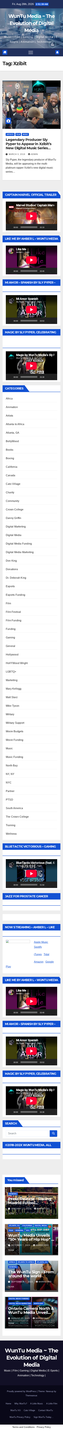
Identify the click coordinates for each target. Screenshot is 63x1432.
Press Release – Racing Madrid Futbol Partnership (29, 1202)
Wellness (11, 833)
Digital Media (13, 535)
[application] (31, 216)
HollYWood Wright (17, 663)
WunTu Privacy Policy (20, 1417)
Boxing (10, 458)
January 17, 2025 (21, 1209)
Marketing (11, 680)
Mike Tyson (12, 705)
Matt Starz (12, 697)
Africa (9, 398)
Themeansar (31, 1395)
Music (25, 134)
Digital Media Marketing (20, 552)
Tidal (46, 954)
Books (9, 449)
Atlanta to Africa (15, 424)
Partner (10, 791)
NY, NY (10, 774)
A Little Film (51, 1403)
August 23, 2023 (21, 1318)
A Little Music (36, 1403)
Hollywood (12, 654)
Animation (12, 407)
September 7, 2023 (22, 1282)
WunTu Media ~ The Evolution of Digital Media (31, 23)
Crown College (15, 509)
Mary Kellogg (13, 688)
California (11, 466)
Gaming (10, 637)
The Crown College (17, 816)
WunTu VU (15, 1410)
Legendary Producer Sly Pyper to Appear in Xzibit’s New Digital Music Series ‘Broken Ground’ (28, 146)
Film (18, 134)
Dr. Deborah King (16, 577)
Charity (10, 492)
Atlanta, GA (12, 432)
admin (34, 154)
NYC (9, 782)
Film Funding (13, 620)
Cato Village (13, 484)
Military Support (15, 722)
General (10, 646)
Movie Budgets (14, 731)
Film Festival (13, 612)
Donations (12, 569)
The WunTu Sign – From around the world (31, 1274)
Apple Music (41, 942)
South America (14, 808)
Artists (10, 134)
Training (11, 825)
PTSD (9, 799)
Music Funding (14, 757)
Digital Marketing (16, 526)
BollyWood (12, 441)
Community (12, 501)
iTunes (38, 954)
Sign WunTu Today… (43, 1417)
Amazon (38, 961)
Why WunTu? (20, 1403)
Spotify (38, 947)
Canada (10, 475)
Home (8, 1403)
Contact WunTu (45, 1410)
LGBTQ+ (11, 671)
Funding (11, 629)
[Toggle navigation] (30, 52)
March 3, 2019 (17, 154)
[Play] (10, 227)
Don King (11, 560)
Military (10, 714)
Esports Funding (15, 594)
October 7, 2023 (21, 1245)
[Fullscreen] (53, 227)
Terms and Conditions (23, 1427)
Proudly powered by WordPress (22, 1391)
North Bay (12, 765)
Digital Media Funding (19, 543)
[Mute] (47, 227)
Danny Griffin (13, 518)
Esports (10, 586)
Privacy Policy (44, 1427)
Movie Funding (14, 740)
